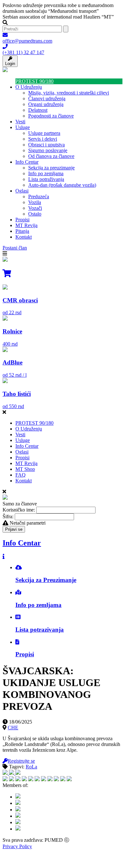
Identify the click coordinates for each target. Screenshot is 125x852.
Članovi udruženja (46, 98)
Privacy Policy (17, 846)
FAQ (20, 475)
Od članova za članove (51, 156)
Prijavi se (13, 529)
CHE (13, 727)
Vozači (35, 208)
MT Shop (25, 469)
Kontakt (23, 237)
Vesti (20, 121)
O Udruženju (28, 87)
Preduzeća (38, 196)
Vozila (34, 202)
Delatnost (37, 110)
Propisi (22, 219)
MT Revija (26, 225)
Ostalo (34, 214)
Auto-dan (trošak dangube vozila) (62, 185)
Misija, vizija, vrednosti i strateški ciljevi (68, 92)
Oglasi (22, 190)
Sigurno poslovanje (47, 150)
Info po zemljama (45, 173)
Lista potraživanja (46, 179)
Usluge (22, 127)
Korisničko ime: (19, 509)
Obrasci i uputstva (46, 144)
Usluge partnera (44, 133)
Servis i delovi (42, 139)
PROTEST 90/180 (34, 81)
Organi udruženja (45, 104)
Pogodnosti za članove (51, 116)
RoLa (31, 766)
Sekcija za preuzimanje (51, 167)
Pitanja (22, 231)
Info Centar (26, 162)
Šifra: (8, 516)
